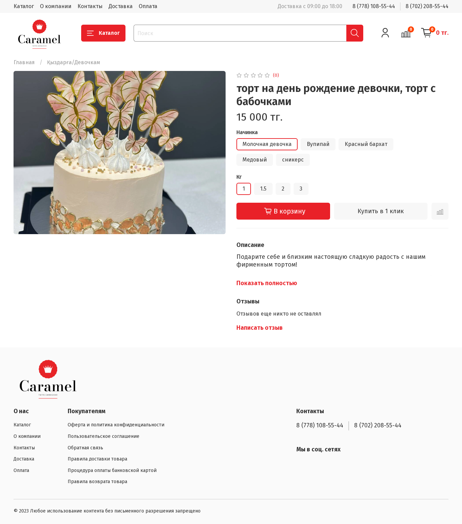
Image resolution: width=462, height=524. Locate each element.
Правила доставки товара (97, 459)
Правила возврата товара (97, 481)
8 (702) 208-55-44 (427, 6)
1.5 (263, 188)
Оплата (148, 6)
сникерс (293, 159)
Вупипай (318, 144)
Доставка (121, 6)
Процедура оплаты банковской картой (112, 470)
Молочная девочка (267, 144)
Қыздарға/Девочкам (73, 62)
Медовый (254, 159)
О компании (55, 6)
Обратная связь (85, 448)
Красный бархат (366, 144)
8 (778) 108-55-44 (373, 6)
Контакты (89, 6)
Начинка (247, 132)
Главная (24, 62)
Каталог (24, 6)
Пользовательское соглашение (103, 436)
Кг (239, 177)
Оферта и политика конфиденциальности (116, 425)
